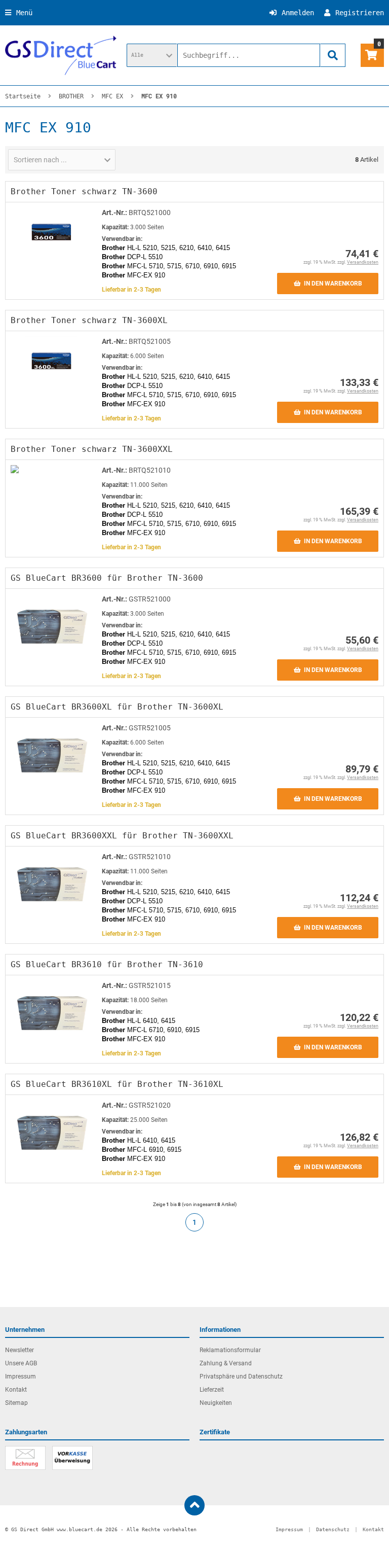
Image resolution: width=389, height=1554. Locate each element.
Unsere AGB (21, 1363)
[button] (152, 55)
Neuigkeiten (216, 1402)
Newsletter (19, 1350)
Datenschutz (332, 1529)
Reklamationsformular (230, 1350)
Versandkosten (362, 262)
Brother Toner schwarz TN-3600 (84, 191)
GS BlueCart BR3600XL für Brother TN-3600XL (117, 707)
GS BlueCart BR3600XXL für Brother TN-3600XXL (122, 835)
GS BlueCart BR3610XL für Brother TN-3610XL (117, 1084)
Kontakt (16, 1389)
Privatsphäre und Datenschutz (241, 1376)
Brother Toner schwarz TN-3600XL (89, 320)
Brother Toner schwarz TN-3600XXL (92, 449)
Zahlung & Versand (226, 1363)
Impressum (20, 1376)
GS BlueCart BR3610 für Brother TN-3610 (107, 964)
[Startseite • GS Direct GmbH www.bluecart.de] (60, 55)
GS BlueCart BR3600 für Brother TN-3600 (107, 578)
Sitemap (16, 1402)
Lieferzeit (212, 1389)
